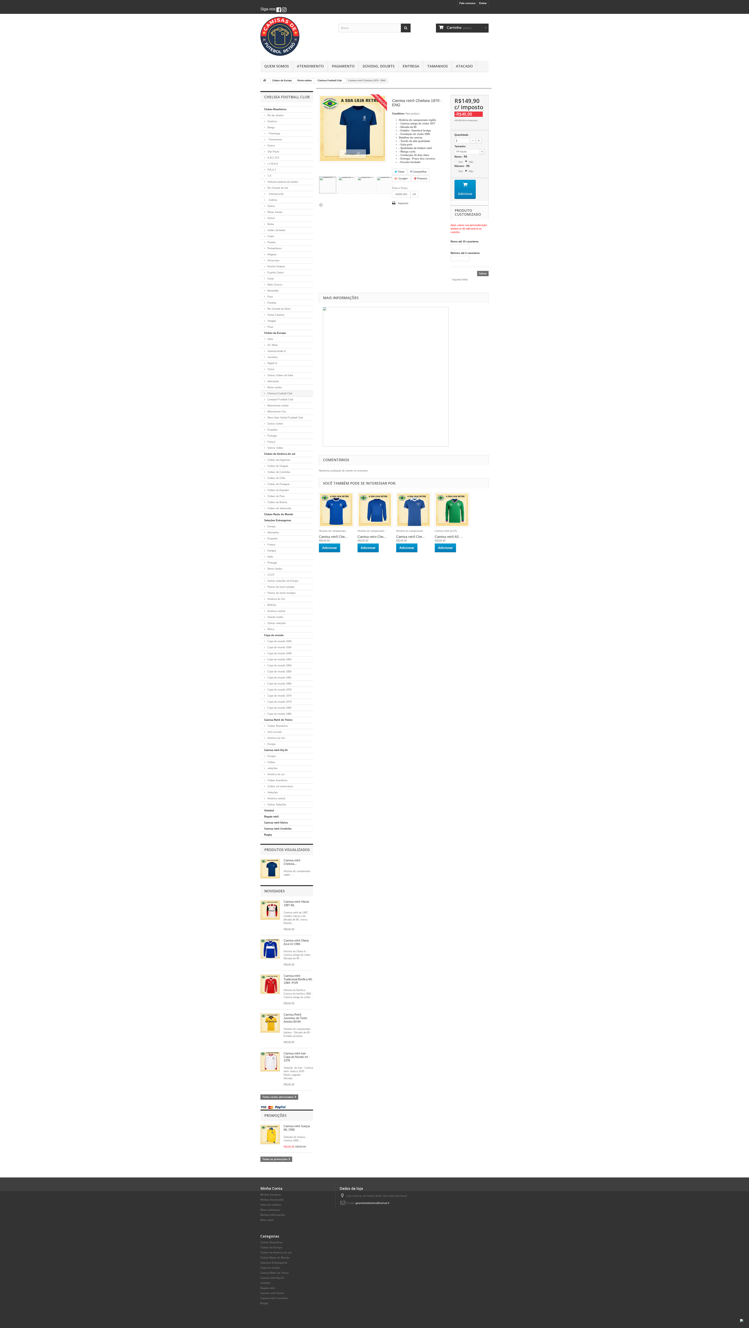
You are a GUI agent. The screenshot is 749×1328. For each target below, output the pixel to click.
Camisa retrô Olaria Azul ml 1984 (296, 942)
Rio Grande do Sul (277, 187)
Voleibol (269, 810)
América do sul (275, 774)
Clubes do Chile (276, 478)
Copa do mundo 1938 (279, 653)
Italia (270, 556)
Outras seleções (276, 623)
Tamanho (460, 146)
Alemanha (273, 381)
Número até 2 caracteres (465, 253)
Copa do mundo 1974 (279, 695)
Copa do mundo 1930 (279, 641)
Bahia (270, 224)
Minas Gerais (274, 212)
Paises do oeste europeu (281, 592)
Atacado (464, 66)
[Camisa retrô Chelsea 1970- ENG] (327, 184)
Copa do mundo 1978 (279, 701)
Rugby (268, 834)
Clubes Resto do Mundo (278, 514)
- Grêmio (272, 200)
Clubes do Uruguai (277, 466)
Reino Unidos (274, 568)
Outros (271, 145)
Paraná (271, 242)
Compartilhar (419, 171)
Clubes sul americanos (280, 786)
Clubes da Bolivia (277, 502)
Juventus (272, 357)
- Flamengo (273, 133)
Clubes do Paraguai (278, 484)
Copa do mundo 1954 (279, 665)
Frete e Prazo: (400, 188)
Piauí (270, 326)
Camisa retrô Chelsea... (292, 862)
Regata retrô (271, 816)
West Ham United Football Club (285, 417)
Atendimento (310, 66)
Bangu (271, 127)
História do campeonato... (333, 530)
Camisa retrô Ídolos (276, 822)
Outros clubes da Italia (280, 375)
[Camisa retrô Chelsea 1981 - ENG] (336, 509)
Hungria (271, 550)
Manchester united (277, 405)
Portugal (272, 435)
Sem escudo (274, 731)
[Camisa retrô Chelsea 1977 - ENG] (413, 509)
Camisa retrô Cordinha (277, 828)
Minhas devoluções (272, 1199)
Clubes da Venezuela (279, 508)
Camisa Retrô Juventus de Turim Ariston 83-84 (295, 1018)
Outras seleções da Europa (282, 580)
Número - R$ (462, 166)
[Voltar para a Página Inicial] (264, 80)
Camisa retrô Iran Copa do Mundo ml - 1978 (297, 1057)
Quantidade (461, 134)
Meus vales (267, 1220)
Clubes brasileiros (277, 780)
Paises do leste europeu (281, 586)
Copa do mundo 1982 (279, 707)
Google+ (403, 178)
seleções (272, 768)
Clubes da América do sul (279, 453)
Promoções (275, 1115)
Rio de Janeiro (275, 115)
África (270, 629)
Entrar (483, 3)
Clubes (271, 762)
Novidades (274, 891)
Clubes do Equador (278, 490)
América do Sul (276, 599)
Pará (270, 296)
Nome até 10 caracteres (464, 241)
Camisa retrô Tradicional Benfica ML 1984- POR (298, 979)
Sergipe (271, 320)
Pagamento (343, 66)
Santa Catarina (275, 314)
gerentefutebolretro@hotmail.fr (372, 1203)
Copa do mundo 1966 (279, 683)
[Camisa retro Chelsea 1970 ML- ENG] (375, 509)
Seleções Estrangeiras (277, 520)
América (272, 121)
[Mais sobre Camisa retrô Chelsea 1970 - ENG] (270, 869)
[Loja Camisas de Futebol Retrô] (296, 36)
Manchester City (276, 411)
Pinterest (421, 178)
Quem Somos (276, 66)
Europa (271, 526)
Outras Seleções (276, 804)
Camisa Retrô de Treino (278, 719)
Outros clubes (275, 423)
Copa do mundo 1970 (279, 689)
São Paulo (273, 151)
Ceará (270, 236)
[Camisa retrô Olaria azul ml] (270, 949)
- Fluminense (274, 139)
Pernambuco (274, 248)
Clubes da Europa (275, 333)
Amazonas (273, 260)
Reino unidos (274, 387)
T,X (269, 175)
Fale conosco (467, 3)
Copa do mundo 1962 (279, 677)
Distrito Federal (276, 266)
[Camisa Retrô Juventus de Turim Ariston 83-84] (270, 1023)
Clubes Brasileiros (275, 109)
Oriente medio (275, 617)
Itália (270, 339)
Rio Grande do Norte (278, 308)
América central (276, 611)
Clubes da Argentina (278, 459)
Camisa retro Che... (372, 537)
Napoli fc (272, 363)
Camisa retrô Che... (333, 537)
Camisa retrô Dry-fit (276, 750)
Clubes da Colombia (278, 472)
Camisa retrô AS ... (449, 537)
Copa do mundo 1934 (279, 647)
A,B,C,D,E (273, 157)
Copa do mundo (274, 635)
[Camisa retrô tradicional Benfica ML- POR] (270, 984)
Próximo (321, 205)
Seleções (272, 792)
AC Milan (272, 345)
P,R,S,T (271, 169)
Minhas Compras (270, 1194)
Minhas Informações (272, 1215)
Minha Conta (271, 1188)
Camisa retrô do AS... (447, 530)
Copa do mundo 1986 (279, 713)
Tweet (400, 171)
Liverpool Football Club (280, 399)
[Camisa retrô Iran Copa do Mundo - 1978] (270, 1062)
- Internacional (275, 193)
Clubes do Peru (276, 496)
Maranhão (273, 290)
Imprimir (403, 203)
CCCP (270, 574)
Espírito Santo (275, 272)
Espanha (272, 429)
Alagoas (272, 254)
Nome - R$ (461, 156)
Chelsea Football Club (279, 393)
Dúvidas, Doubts (379, 66)
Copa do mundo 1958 (279, 671)
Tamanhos (437, 66)
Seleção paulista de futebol (282, 181)
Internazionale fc (276, 351)
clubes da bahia (276, 230)
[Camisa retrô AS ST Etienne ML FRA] (452, 509)
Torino (270, 369)
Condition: (398, 113)
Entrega (411, 66)
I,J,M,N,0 (272, 163)
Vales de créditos (270, 1204)
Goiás (270, 278)
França (271, 441)
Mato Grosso (274, 284)
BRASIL (272, 605)
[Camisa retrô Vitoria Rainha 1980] (270, 910)
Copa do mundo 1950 (279, 659)
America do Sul (276, 738)
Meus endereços (270, 1209)
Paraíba (271, 302)
